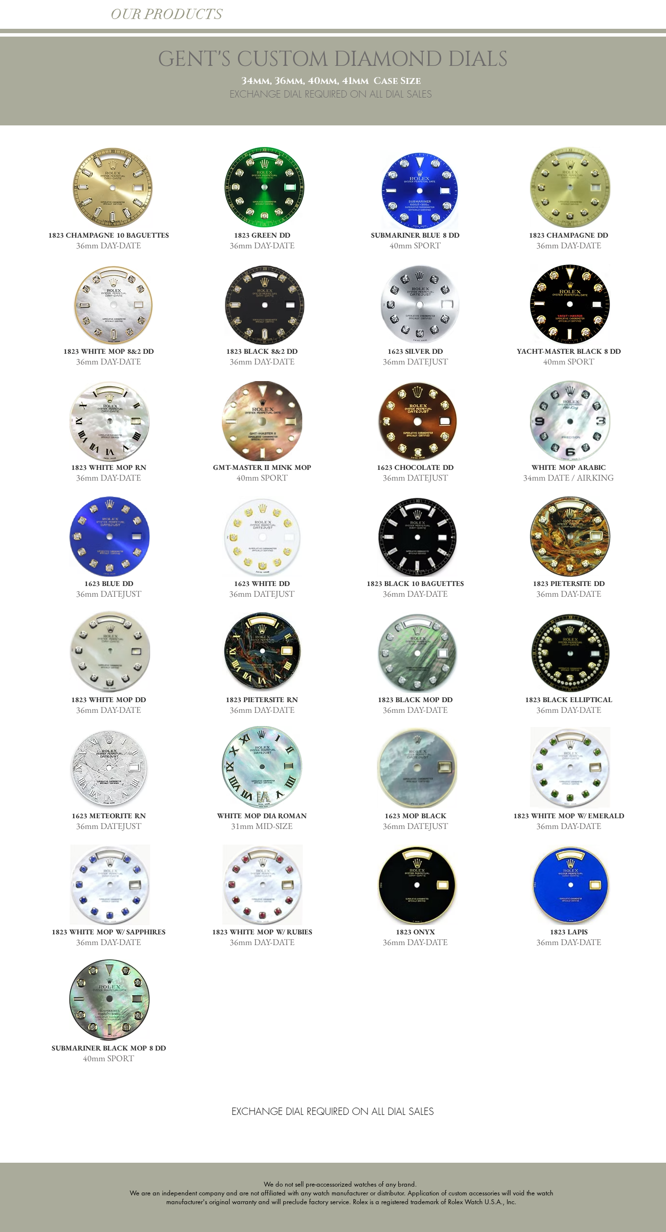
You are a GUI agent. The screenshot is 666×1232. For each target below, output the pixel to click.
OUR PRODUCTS (168, 14)
